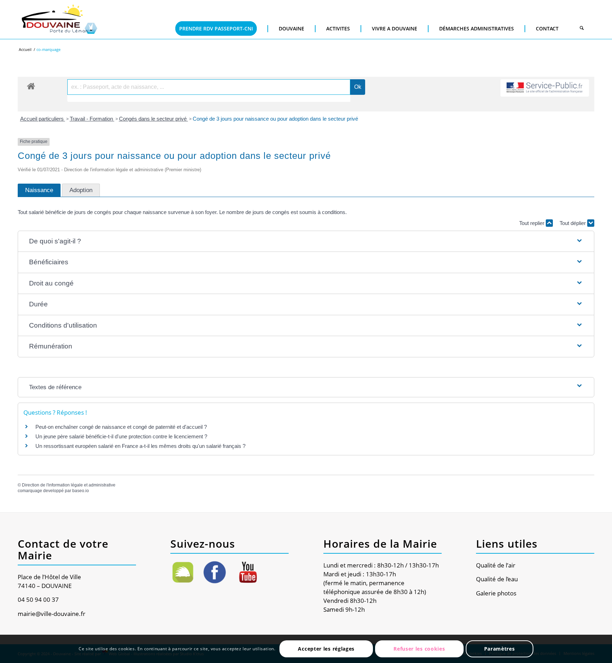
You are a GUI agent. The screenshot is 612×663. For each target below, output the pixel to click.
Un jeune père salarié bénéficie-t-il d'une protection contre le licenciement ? (121, 436)
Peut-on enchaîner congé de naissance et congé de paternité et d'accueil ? (121, 427)
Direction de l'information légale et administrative (68, 485)
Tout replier (532, 223)
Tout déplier (573, 223)
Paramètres (499, 648)
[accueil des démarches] (31, 85)
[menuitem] (216, 18)
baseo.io (80, 490)
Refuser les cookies (419, 648)
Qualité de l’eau (497, 579)
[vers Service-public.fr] (544, 88)
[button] (306, 241)
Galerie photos (496, 593)
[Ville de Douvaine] (59, 19)
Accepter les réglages (326, 648)
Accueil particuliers (42, 119)
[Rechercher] (581, 28)
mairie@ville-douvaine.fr (51, 614)
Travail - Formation (92, 119)
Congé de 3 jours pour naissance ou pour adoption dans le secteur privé (275, 119)
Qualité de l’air (495, 565)
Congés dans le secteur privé (153, 119)
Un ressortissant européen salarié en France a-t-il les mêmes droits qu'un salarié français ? (140, 446)
